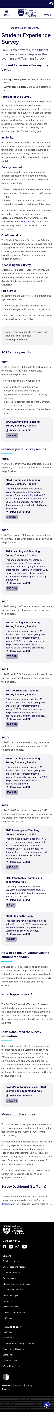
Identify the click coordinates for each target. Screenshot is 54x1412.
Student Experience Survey (25, 27)
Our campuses (9, 1278)
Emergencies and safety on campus (19, 1343)
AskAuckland (8, 1337)
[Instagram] (17, 1247)
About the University (12, 1261)
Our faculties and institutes (14, 1267)
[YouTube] (24, 1247)
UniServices (8, 1318)
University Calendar (11, 1306)
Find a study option (11, 1295)
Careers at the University (14, 1312)
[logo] (27, 13)
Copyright (19, 1385)
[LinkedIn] (11, 1247)
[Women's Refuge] (6, 1379)
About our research (11, 1272)
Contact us (7, 1332)
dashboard (7, 1204)
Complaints (8, 1355)
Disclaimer (6, 1389)
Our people (8, 1301)
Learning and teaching (13, 1289)
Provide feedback (10, 1360)
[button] (51, 4)
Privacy (29, 1385)
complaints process (24, 221)
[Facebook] (4, 1247)
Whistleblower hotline (12, 1366)
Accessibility (7, 1385)
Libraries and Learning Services (17, 1284)
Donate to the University (13, 1349)
